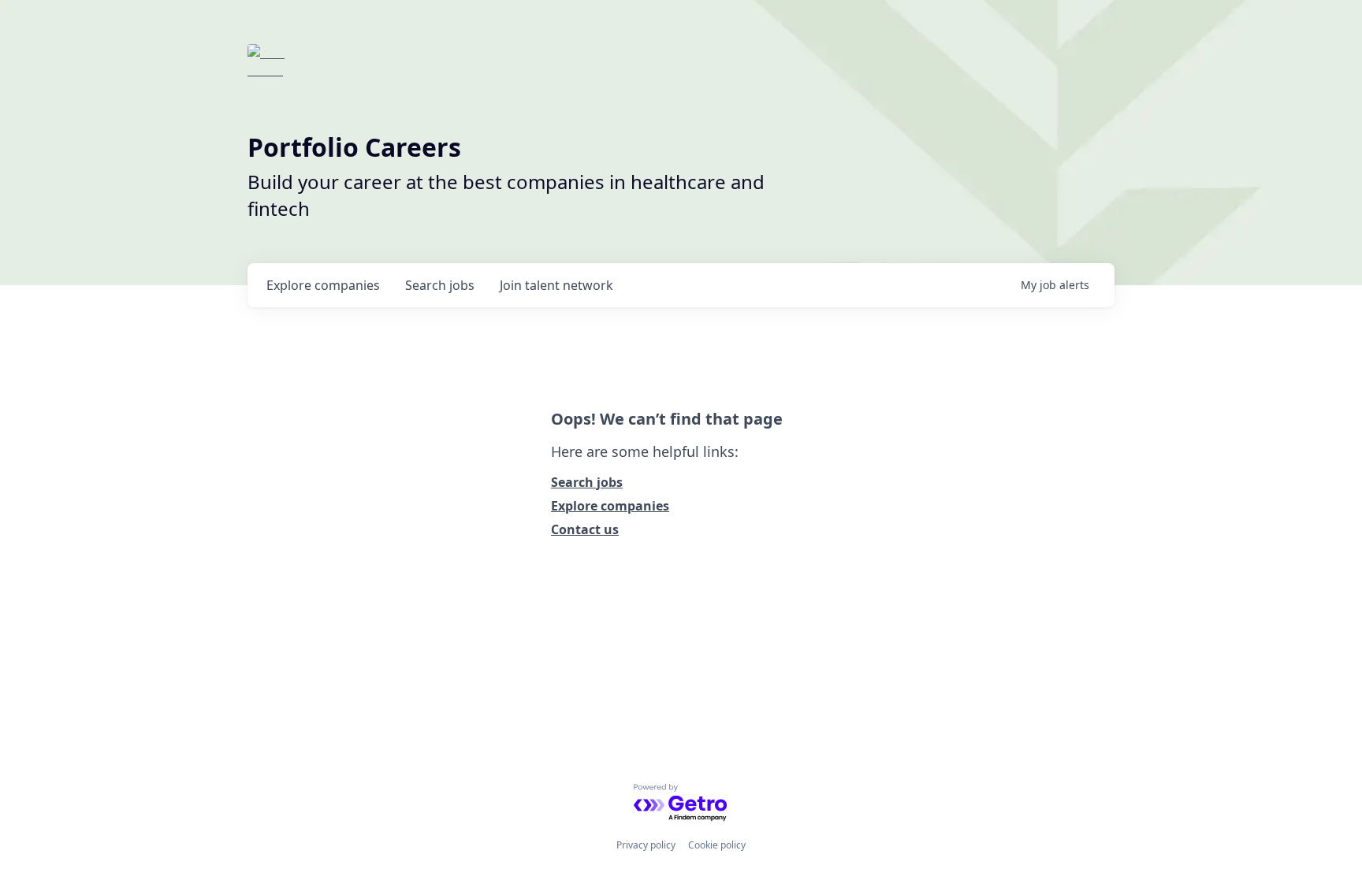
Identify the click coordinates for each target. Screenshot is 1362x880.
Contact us (585, 529)
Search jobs (587, 482)
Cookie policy (717, 845)
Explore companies (610, 505)
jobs (439, 285)
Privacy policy (645, 845)
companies (323, 285)
